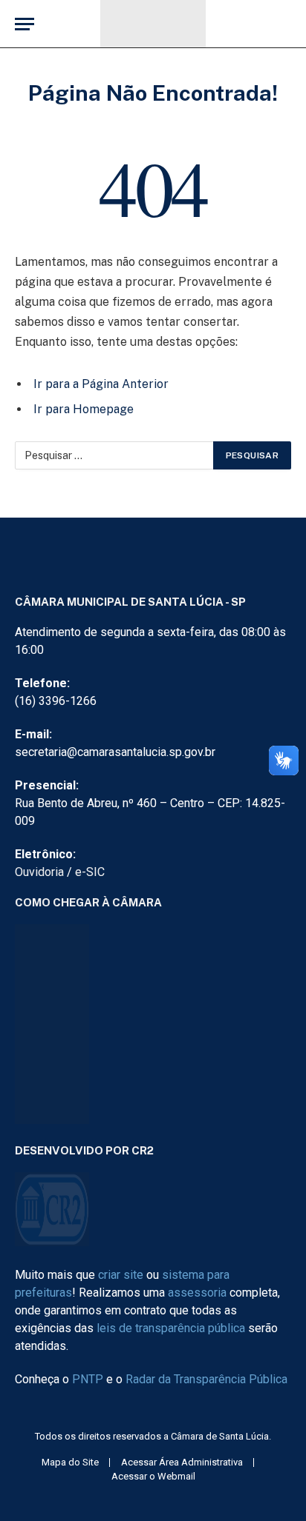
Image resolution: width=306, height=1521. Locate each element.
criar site (120, 1275)
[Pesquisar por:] (115, 455)
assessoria (197, 1293)
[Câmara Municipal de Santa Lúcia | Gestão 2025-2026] (153, 24)
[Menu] (24, 24)
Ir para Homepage (83, 409)
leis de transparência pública (171, 1328)
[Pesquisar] (289, 24)
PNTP (87, 1379)
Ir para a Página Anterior (101, 384)
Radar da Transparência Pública (206, 1379)
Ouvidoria (39, 872)
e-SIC (90, 872)
